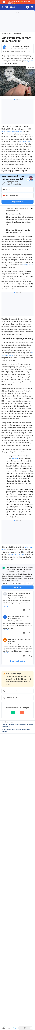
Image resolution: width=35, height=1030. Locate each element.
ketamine (15, 458)
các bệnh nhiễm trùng (16, 554)
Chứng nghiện (17, 33)
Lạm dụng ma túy (25, 141)
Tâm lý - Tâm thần (6, 33)
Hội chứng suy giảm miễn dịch (11, 131)
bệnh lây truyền (27, 265)
